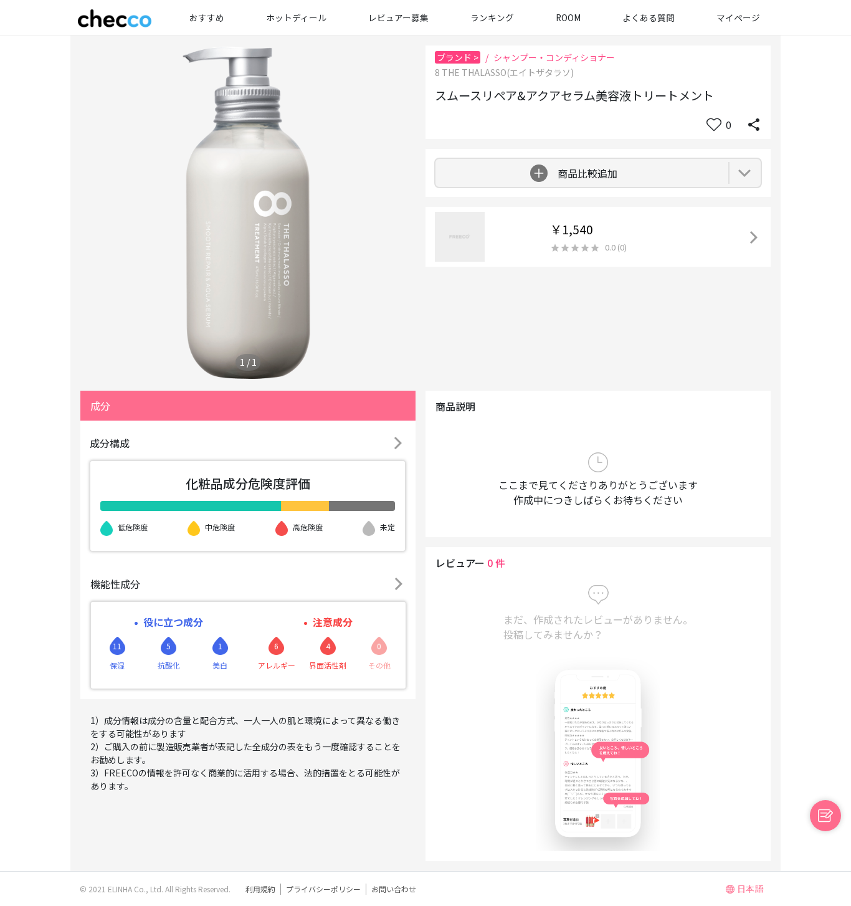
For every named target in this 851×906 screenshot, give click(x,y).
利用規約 (260, 889)
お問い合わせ (393, 889)
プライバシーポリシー (323, 889)
